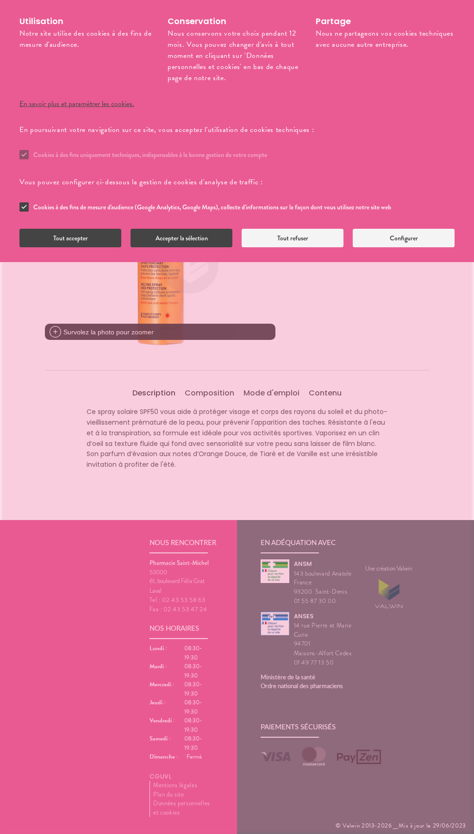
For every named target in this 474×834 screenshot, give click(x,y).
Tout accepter (70, 238)
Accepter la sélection (182, 238)
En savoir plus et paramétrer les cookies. (76, 103)
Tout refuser (292, 238)
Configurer (404, 238)
